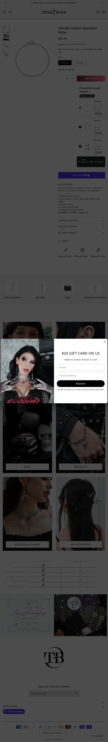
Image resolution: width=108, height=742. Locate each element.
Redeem (81, 383)
